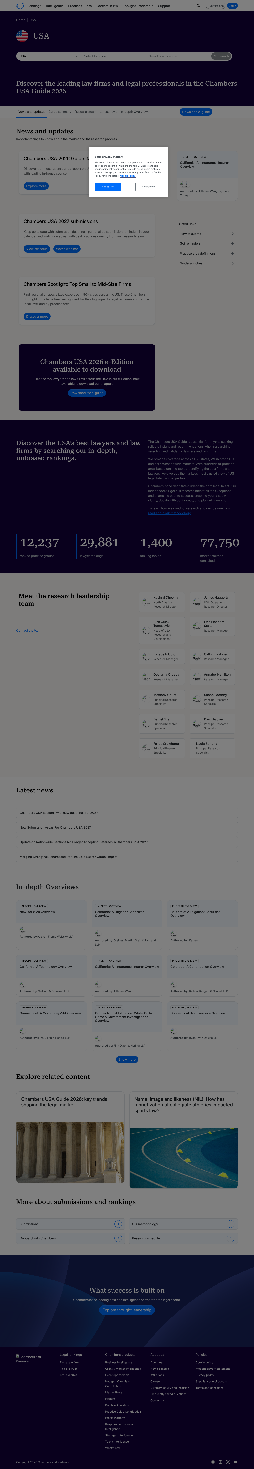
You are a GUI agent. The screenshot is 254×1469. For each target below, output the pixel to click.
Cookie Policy (127, 175)
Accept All (108, 186)
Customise (148, 186)
